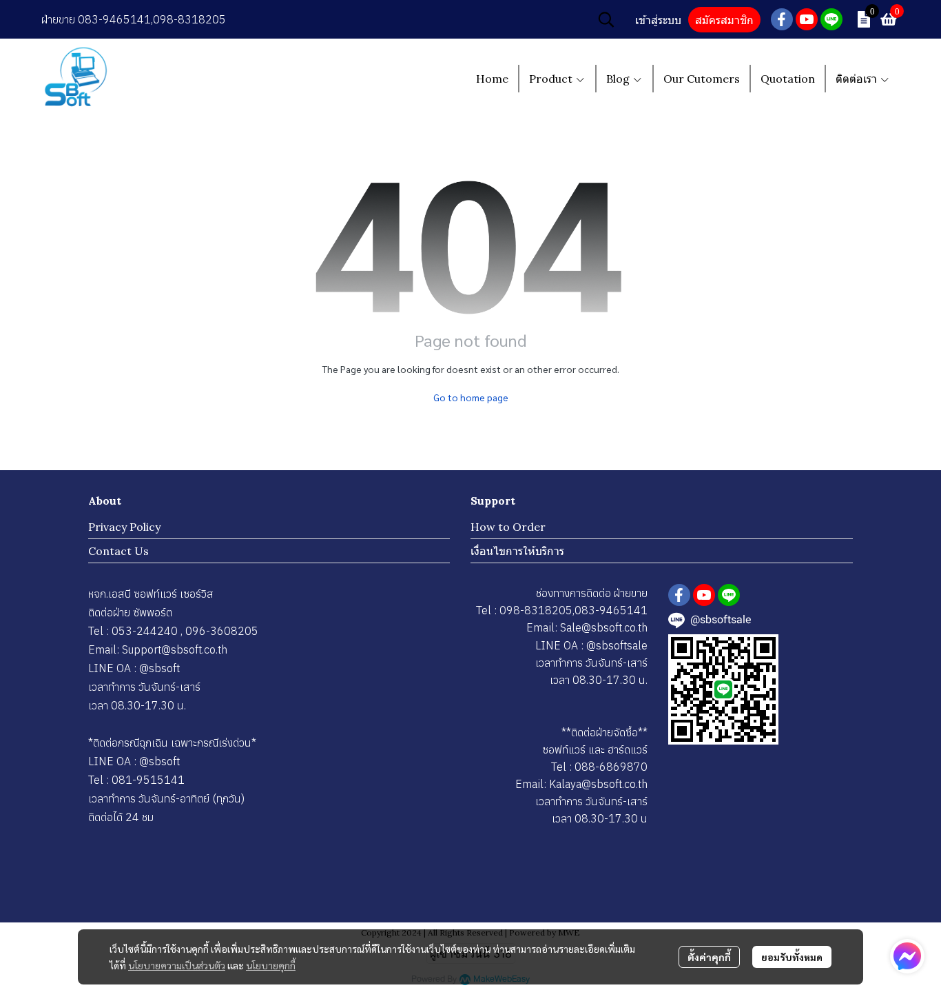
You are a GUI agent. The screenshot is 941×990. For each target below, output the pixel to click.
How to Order (508, 527)
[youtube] (807, 19)
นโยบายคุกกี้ (271, 965)
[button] (606, 19)
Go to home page (470, 397)
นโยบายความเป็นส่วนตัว (176, 965)
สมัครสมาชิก (724, 20)
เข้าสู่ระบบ (658, 20)
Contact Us (118, 551)
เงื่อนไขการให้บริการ (517, 551)
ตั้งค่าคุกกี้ (709, 957)
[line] (831, 19)
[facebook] (782, 19)
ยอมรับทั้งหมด (792, 957)
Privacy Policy (124, 527)
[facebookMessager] (907, 956)
